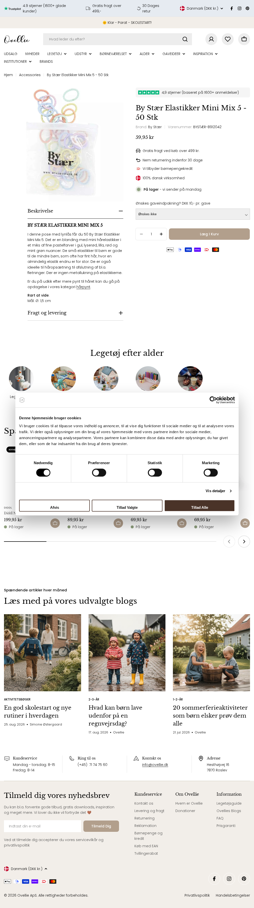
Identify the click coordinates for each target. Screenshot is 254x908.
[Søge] (185, 39)
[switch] (99, 473)
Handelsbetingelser (233, 895)
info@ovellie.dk (155, 764)
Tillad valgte (127, 507)
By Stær (155, 126)
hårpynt (83, 286)
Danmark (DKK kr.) (202, 8)
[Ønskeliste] (228, 39)
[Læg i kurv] (55, 523)
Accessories (30, 74)
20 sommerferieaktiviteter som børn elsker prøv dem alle (210, 715)
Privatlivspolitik (197, 895)
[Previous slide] (229, 541)
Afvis (54, 507)
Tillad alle (199, 507)
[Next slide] (244, 541)
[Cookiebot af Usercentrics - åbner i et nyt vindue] (213, 400)
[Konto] (211, 39)
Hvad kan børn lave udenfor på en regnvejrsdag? (115, 715)
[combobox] (117, 39)
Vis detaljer (215, 491)
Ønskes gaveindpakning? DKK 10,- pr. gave (173, 203)
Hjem (8, 74)
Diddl (8, 508)
